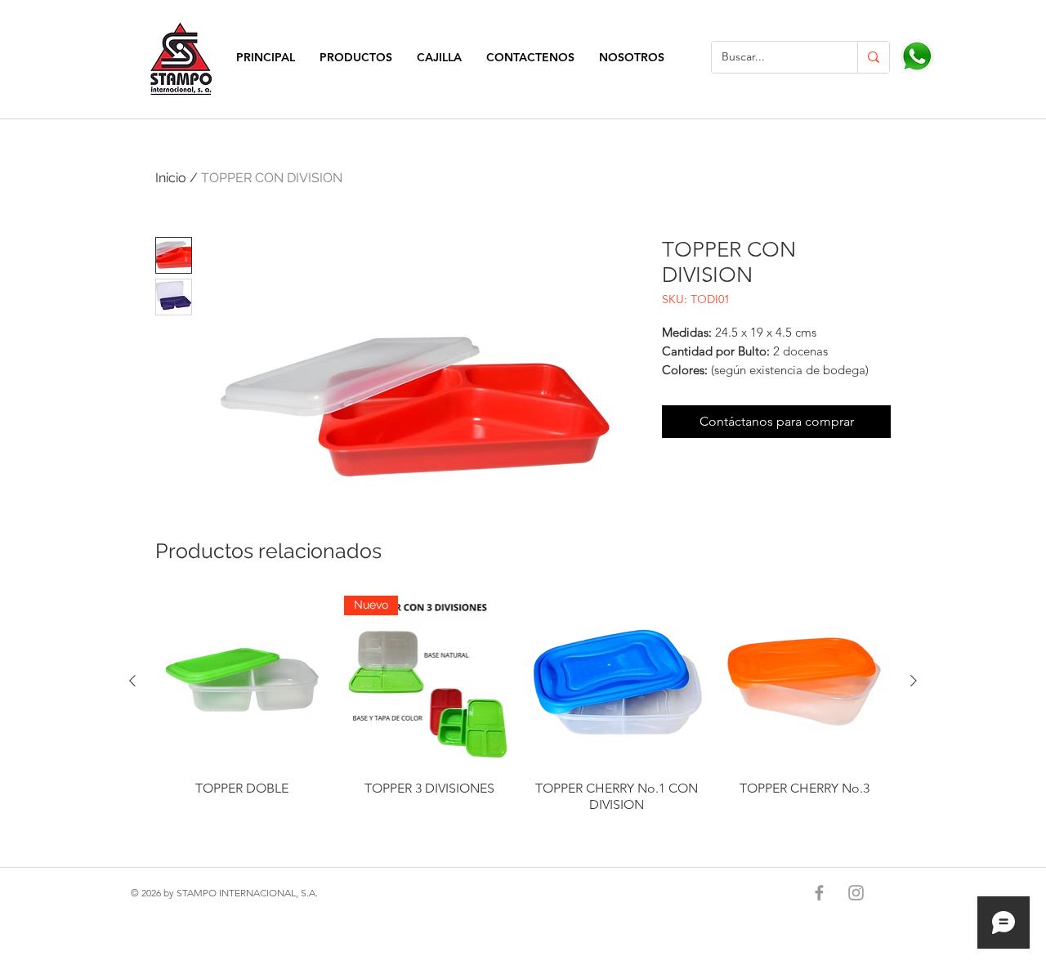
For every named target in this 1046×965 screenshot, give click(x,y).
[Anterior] (132, 680)
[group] (523, 704)
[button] (356, 57)
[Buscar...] (873, 57)
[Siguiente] (913, 680)
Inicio (170, 177)
